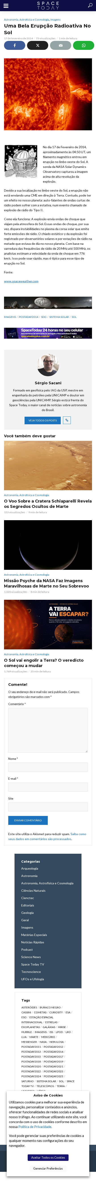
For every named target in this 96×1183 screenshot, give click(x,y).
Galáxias (49, 1027)
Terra (61, 1086)
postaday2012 (53, 1046)
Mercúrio (48, 1037)
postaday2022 (31, 1071)
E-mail (13, 778)
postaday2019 (53, 1061)
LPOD (59, 1032)
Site (10, 798)
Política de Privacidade (34, 1127)
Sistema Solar (59, 317)
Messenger (29, 1042)
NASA (43, 1042)
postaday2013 (31, 1051)
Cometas (40, 1012)
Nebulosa (57, 1042)
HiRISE (62, 1027)
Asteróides (29, 1007)
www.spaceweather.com (21, 281)
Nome (13, 758)
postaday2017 (53, 1056)
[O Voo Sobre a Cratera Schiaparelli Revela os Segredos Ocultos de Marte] (48, 465)
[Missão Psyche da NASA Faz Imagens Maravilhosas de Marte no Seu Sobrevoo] (48, 545)
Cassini (26, 1012)
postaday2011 (31, 1046)
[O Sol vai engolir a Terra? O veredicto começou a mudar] (48, 624)
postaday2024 (31, 1076)
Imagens (55, 19)
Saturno (27, 1081)
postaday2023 (53, 1071)
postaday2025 (53, 1076)
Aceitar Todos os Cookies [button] (48, 1157)
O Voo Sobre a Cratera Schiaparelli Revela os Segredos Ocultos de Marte (48, 504)
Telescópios (45, 1086)
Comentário (17, 704)
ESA (68, 1012)
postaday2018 (31, 1061)
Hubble (26, 1032)
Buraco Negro (50, 1007)
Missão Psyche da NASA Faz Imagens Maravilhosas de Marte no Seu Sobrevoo (46, 583)
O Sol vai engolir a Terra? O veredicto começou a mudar (43, 663)
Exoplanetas (30, 1027)
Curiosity (56, 1012)
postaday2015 (31, 1056)
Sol (74, 317)
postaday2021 (53, 1066)
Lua (24, 1037)
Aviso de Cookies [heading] (48, 1095)
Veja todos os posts (43, 420)
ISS (51, 1032)
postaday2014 (28, 317)
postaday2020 (31, 1066)
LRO (68, 1032)
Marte (33, 1037)
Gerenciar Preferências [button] (48, 1168)
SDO (43, 317)
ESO (24, 1017)
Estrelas (51, 1022)
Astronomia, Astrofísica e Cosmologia (26, 19)
